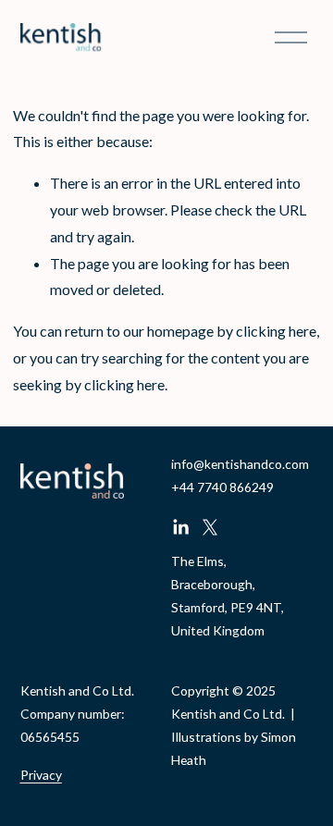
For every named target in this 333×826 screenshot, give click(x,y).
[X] (210, 527)
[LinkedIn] (180, 527)
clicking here (276, 330)
